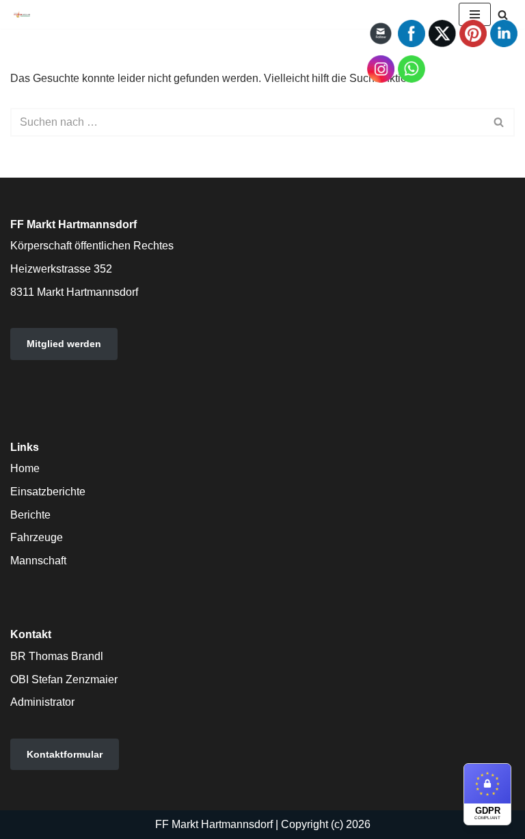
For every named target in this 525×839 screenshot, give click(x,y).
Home (25, 468)
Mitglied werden (64, 343)
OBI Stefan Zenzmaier (64, 679)
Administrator (42, 702)
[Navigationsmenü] (475, 14)
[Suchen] (503, 15)
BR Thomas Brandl (56, 656)
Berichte (30, 515)
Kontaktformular (65, 754)
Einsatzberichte (47, 491)
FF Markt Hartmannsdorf (214, 824)
